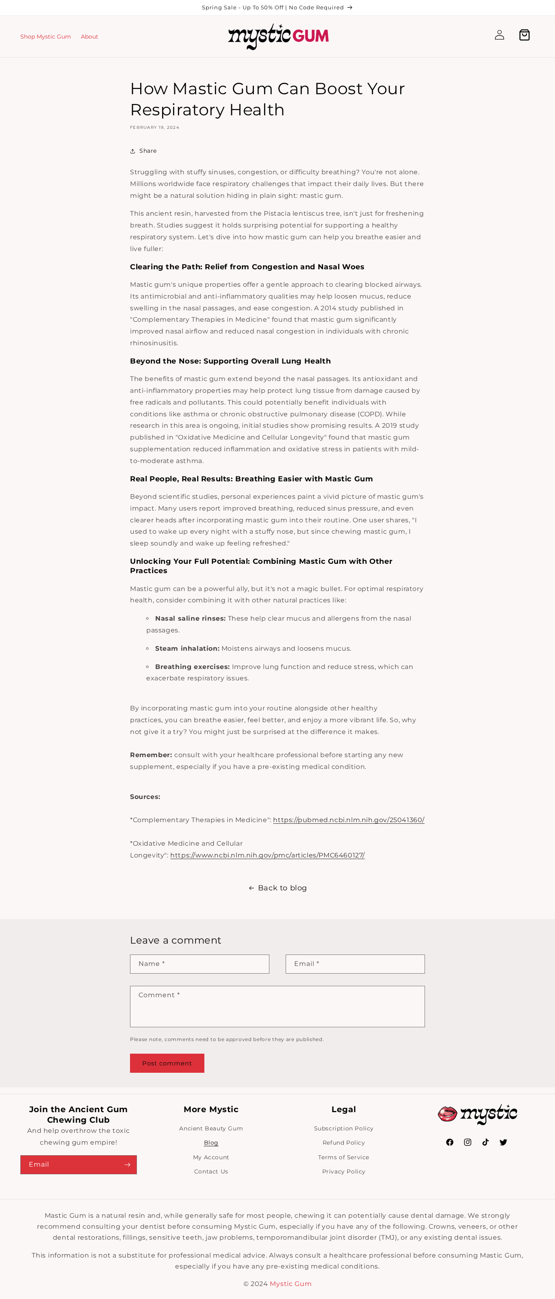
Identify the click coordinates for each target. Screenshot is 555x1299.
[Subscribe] (128, 1164)
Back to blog (282, 887)
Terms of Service (343, 1157)
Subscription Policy (344, 1128)
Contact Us (211, 1171)
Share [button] (148, 150)
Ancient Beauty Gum (211, 1128)
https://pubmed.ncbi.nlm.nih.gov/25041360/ (349, 820)
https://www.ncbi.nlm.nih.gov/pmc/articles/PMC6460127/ (267, 855)
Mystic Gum (291, 1284)
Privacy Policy (344, 1171)
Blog (211, 1142)
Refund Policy (344, 1142)
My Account (211, 1157)
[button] (477, 36)
